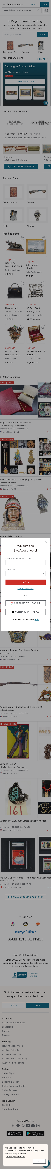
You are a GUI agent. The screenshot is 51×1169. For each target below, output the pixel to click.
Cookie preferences (15, 1156)
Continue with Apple (27, 612)
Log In (25, 582)
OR (25, 595)
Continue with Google (27, 603)
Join (37, 619)
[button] (43, 573)
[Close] (46, 542)
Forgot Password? (25, 588)
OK (39, 1161)
